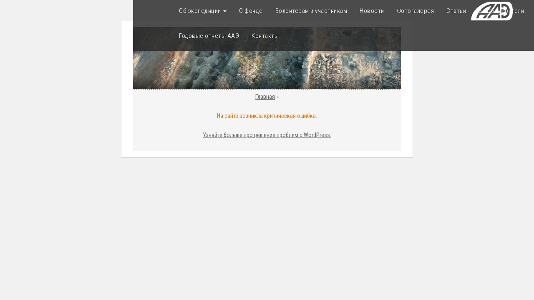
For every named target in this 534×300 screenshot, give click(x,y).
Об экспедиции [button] (200, 11)
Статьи (456, 11)
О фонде (251, 11)
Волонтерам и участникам (311, 11)
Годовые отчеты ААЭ (209, 36)
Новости (372, 11)
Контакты (265, 36)
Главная (265, 96)
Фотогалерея (415, 11)
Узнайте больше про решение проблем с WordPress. (267, 135)
